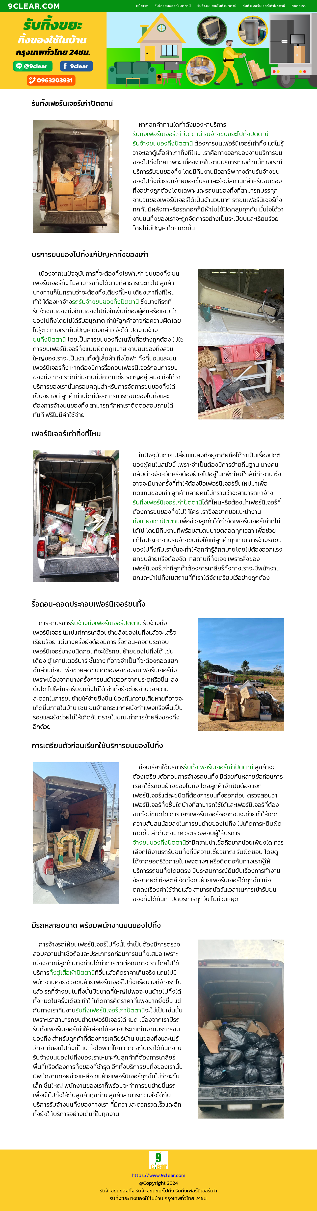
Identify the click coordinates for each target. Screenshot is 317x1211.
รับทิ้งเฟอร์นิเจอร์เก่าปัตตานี (264, 5)
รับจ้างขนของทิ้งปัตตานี (173, 5)
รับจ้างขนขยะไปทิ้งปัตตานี (217, 5)
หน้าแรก (142, 5)
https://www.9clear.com (158, 1175)
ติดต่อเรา (298, 5)
